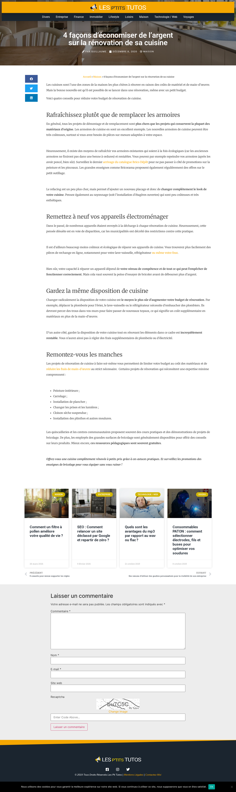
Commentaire (60, 611)
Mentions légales (133, 774)
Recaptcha (57, 696)
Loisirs (129, 17)
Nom (55, 655)
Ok (211, 786)
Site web (56, 683)
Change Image (118, 711)
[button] (31, 79)
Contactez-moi (153, 774)
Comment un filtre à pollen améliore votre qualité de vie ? (46, 531)
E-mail (56, 669)
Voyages (188, 17)
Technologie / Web (165, 17)
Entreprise (62, 17)
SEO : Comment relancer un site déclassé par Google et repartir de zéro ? (93, 533)
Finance (79, 17)
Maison (143, 17)
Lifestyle (114, 17)
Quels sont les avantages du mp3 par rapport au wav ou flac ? (140, 533)
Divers (46, 17)
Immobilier (96, 17)
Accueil (87, 76)
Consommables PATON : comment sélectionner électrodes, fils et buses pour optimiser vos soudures (187, 540)
